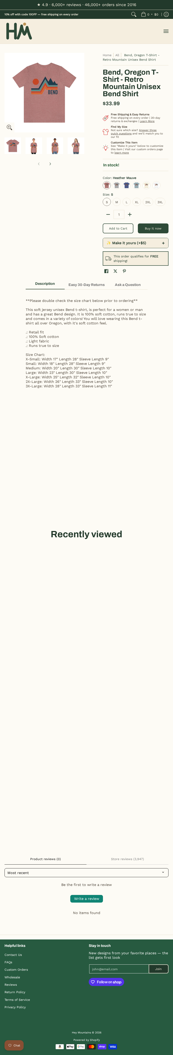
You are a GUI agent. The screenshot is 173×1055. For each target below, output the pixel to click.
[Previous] (8, 93)
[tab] (45, 285)
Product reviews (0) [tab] (45, 859)
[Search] (134, 14)
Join (158, 969)
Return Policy (15, 992)
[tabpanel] (87, 341)
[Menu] (165, 31)
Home (107, 55)
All (117, 55)
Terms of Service (17, 999)
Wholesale (12, 977)
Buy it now (153, 228)
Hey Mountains (19, 31)
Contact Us (13, 955)
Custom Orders (16, 969)
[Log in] (166, 14)
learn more (121, 152)
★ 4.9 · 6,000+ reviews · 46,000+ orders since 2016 (86, 4)
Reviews (11, 984)
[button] (106, 271)
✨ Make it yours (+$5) (136, 243)
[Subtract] (108, 214)
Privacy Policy (15, 1007)
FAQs (8, 962)
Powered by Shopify (86, 1040)
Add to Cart (118, 228)
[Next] (81, 93)
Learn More (147, 121)
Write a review (86, 899)
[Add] (129, 214)
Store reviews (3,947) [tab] (127, 859)
